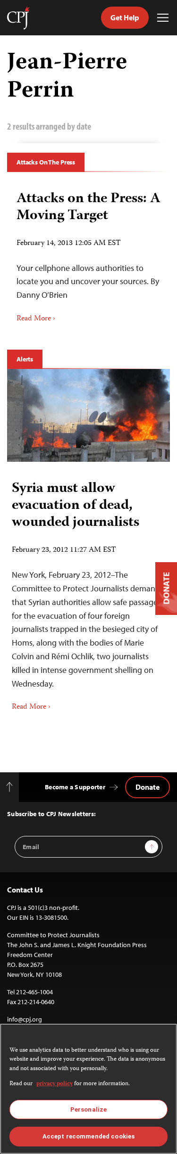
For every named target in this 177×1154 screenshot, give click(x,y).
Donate (147, 787)
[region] (88, 1088)
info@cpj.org (24, 1019)
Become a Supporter (75, 787)
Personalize (88, 1109)
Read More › (36, 319)
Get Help (124, 17)
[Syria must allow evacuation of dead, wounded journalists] (88, 415)
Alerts (25, 359)
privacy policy (54, 1084)
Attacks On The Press (46, 162)
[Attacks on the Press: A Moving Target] (88, 254)
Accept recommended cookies (88, 1136)
